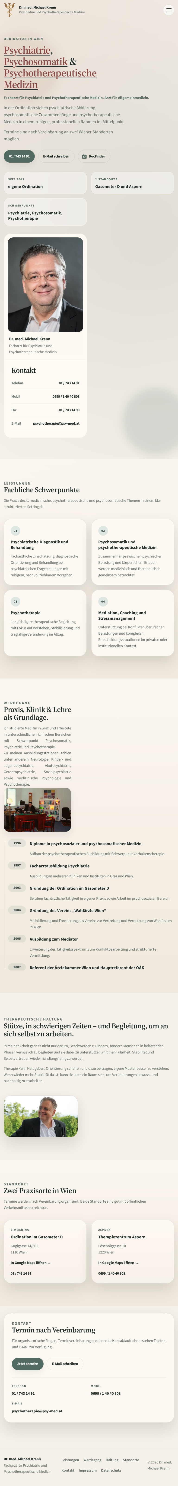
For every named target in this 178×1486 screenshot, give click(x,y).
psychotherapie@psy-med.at (56, 423)
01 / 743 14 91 (19, 156)
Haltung (112, 1460)
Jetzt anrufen (27, 1363)
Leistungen (70, 1460)
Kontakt (67, 1470)
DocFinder (97, 156)
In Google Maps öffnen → (31, 1262)
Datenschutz (111, 1470)
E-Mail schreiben (56, 156)
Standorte (131, 1460)
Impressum (88, 1470)
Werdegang (92, 1460)
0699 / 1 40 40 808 (66, 396)
